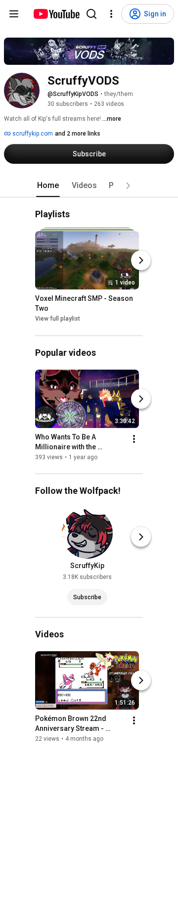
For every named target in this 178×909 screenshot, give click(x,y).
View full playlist (57, 319)
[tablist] (89, 185)
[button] (128, 185)
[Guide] (14, 14)
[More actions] (134, 439)
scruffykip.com (32, 133)
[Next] (141, 261)
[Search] (91, 14)
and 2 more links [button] (77, 133)
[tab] (48, 185)
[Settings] (111, 14)
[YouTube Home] (56, 14)
